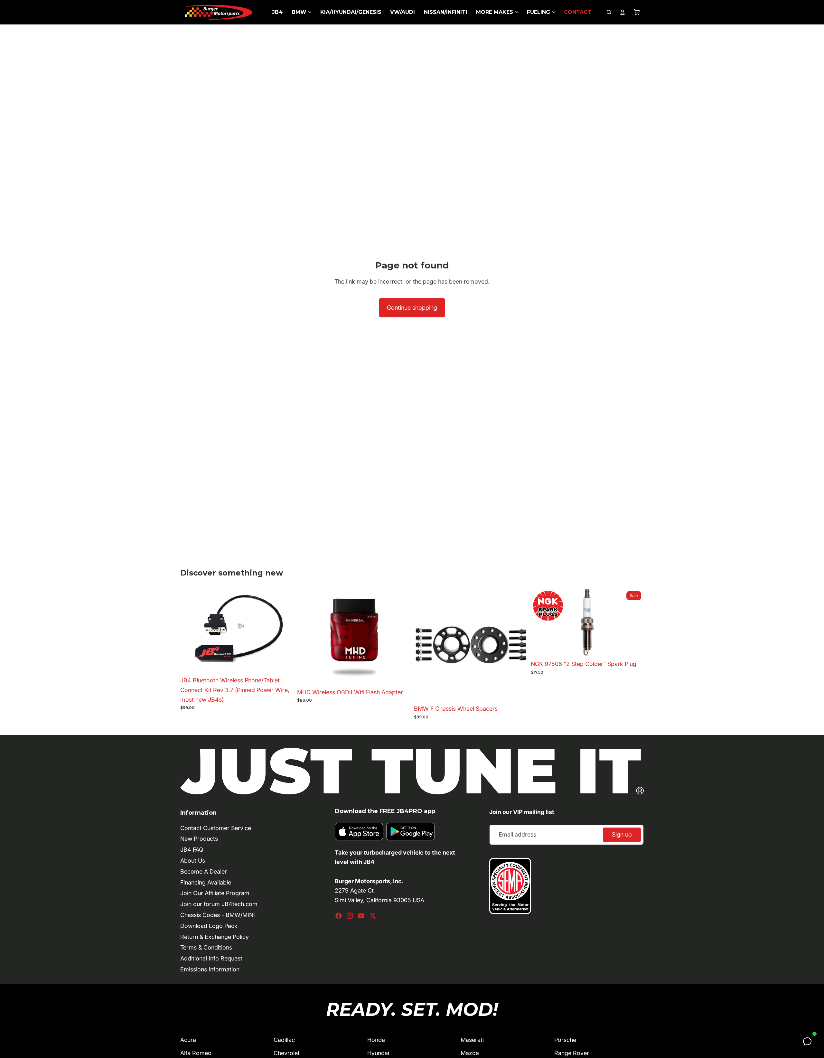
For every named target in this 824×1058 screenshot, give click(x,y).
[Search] (609, 12)
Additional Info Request (211, 958)
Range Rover (571, 1053)
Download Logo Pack (209, 925)
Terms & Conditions (206, 947)
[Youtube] (361, 916)
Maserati (472, 1039)
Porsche (565, 1039)
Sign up (622, 834)
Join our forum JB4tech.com (219, 904)
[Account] (622, 12)
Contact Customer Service (215, 828)
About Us (192, 860)
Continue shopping (412, 307)
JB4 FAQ (191, 849)
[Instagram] (350, 916)
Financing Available (205, 882)
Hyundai (378, 1053)
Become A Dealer (203, 871)
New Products (199, 838)
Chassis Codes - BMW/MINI (217, 915)
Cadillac (284, 1039)
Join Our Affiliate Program (214, 893)
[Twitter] (373, 916)
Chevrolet (287, 1053)
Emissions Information (209, 969)
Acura (188, 1039)
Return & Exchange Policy (214, 936)
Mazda (470, 1053)
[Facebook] (338, 916)
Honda (376, 1039)
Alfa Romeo (195, 1053)
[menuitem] (277, 12)
